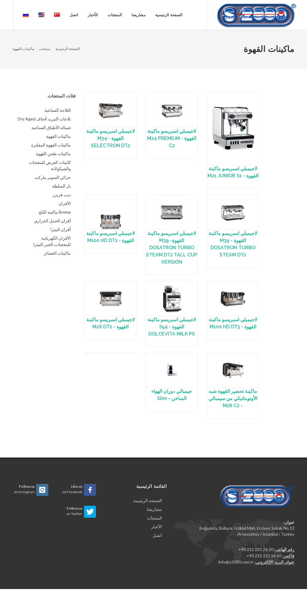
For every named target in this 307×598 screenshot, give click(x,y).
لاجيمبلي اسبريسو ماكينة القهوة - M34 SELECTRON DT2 (110, 138)
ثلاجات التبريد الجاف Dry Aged (44, 118)
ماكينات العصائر (57, 253)
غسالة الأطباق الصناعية (51, 127)
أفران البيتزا (60, 229)
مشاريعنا (139, 15)
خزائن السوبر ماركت (52, 177)
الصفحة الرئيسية (169, 15)
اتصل (74, 15)
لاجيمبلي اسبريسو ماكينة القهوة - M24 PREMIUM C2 (171, 138)
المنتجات (115, 15)
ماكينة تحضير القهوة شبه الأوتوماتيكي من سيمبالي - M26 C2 (233, 398)
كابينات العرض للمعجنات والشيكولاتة (50, 165)
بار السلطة (61, 185)
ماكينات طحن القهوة (53, 153)
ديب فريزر (61, 194)
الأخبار (93, 15)
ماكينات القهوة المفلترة (51, 144)
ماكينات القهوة (23, 48)
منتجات (44, 48)
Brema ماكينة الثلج (55, 212)
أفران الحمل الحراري (52, 220)
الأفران (64, 203)
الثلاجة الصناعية (57, 110)
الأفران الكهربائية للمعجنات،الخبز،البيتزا (52, 241)
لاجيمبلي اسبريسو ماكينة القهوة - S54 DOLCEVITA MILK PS (172, 327)
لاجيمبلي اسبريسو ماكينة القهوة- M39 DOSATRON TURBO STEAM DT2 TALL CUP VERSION (171, 247)
